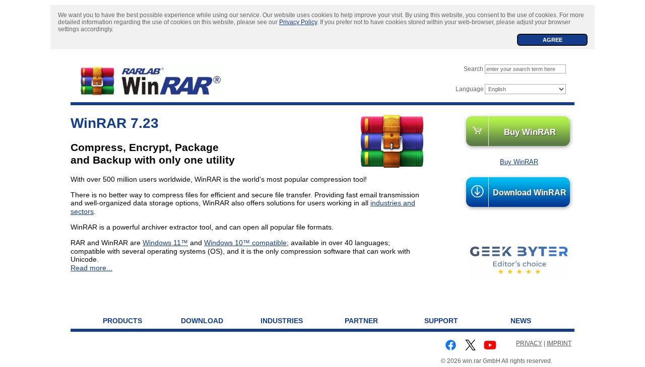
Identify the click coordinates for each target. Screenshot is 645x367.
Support (441, 321)
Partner (361, 321)
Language (470, 89)
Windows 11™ (165, 243)
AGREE (552, 40)
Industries (282, 321)
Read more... (91, 268)
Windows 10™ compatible (245, 243)
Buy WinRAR (530, 132)
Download (202, 321)
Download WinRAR (529, 192)
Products (122, 321)
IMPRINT (559, 343)
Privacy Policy (298, 22)
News (520, 321)
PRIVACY (529, 343)
